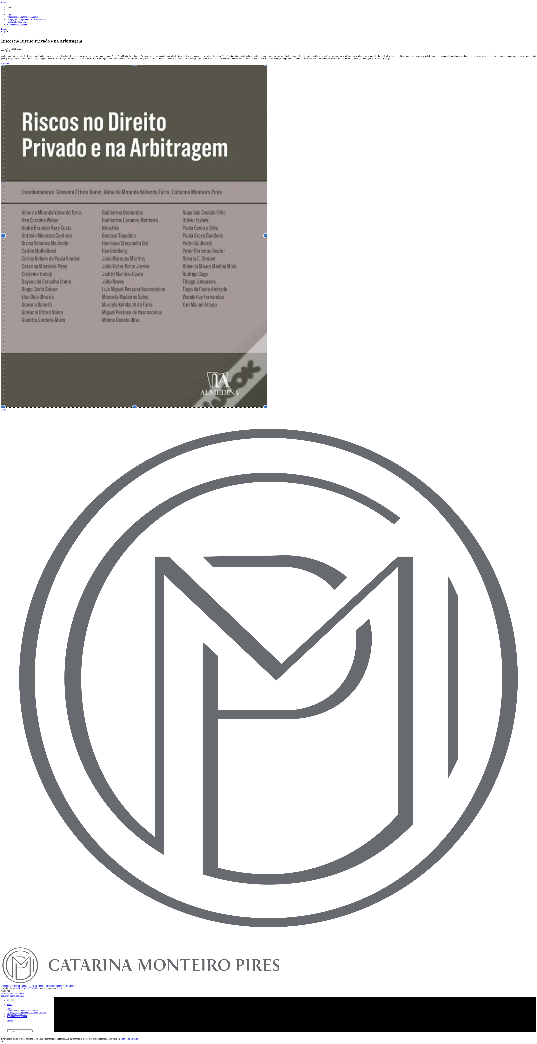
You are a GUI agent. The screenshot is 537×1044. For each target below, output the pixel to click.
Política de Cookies (27, 986)
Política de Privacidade (46, 986)
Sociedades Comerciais (17, 24)
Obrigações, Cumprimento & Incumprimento (26, 19)
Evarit (59, 988)
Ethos (3, 2)
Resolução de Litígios (66, 986)
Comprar (5, 63)
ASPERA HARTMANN (27, 988)
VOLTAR (5, 51)
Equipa (4, 29)
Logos (9, 14)
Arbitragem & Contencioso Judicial (22, 17)
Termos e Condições (10, 986)
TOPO (4, 409)
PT (2, 31)
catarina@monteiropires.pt (12, 993)
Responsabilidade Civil (17, 22)
